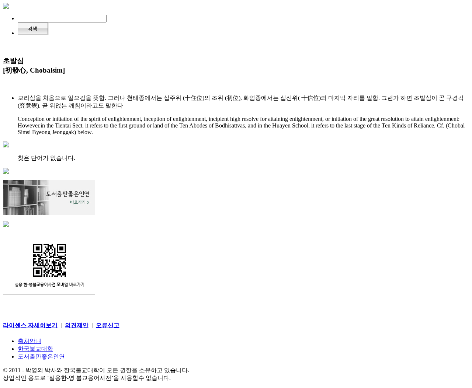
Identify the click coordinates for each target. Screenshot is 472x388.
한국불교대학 (35, 349)
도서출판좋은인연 (41, 356)
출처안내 (29, 341)
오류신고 (107, 325)
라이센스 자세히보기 (30, 325)
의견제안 (76, 325)
